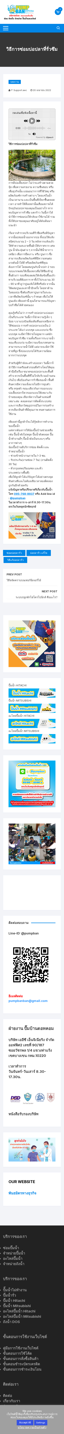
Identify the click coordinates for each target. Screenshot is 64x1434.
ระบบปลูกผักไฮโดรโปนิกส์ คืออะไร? (36, 597)
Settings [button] (40, 1422)
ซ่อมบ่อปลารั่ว (14, 552)
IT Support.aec (19, 90)
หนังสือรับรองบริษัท (23, 1114)
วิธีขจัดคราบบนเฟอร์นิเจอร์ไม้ (24, 580)
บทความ (14, 81)
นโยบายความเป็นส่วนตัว (32, 1427)
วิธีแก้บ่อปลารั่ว (15, 559)
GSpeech (49, 137)
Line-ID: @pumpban (24, 933)
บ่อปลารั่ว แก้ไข (38, 552)
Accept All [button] (25, 1422)
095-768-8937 (24, 493)
